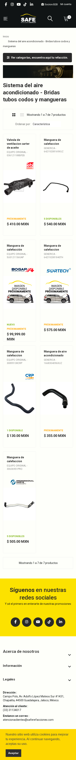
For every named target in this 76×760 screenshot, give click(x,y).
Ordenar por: (23, 124)
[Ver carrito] (67, 18)
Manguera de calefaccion (52, 141)
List (22, 114)
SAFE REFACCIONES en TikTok (25, 4)
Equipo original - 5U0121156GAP (17, 256)
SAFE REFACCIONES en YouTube (19, 4)
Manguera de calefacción (15, 247)
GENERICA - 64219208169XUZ (54, 150)
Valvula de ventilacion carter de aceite (18, 143)
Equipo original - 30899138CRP (17, 361)
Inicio (6, 36)
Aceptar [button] (13, 753)
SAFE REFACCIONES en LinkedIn (31, 4)
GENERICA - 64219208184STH (53, 256)
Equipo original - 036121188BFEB (17, 154)
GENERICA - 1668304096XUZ (53, 361)
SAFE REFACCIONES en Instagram (12, 4)
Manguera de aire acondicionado (55, 353)
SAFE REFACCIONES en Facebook (6, 4)
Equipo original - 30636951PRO (17, 467)
